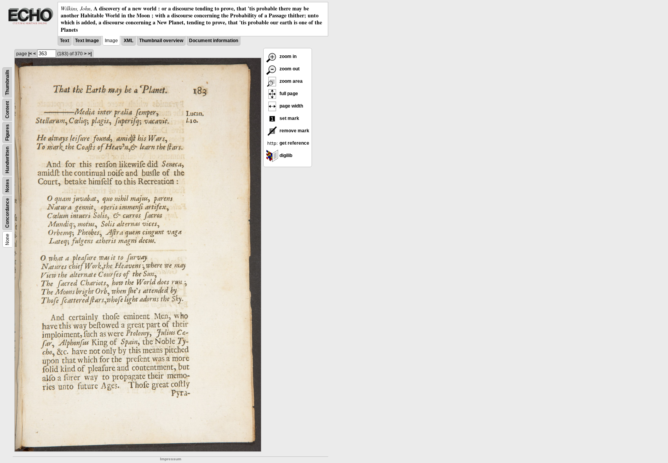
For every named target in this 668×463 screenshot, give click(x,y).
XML (128, 40)
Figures (7, 132)
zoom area (290, 81)
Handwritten (7, 160)
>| (90, 53)
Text (64, 40)
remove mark (293, 130)
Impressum (170, 459)
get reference (293, 143)
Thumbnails (7, 82)
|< (30, 53)
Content (7, 109)
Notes (7, 185)
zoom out (289, 69)
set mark (288, 118)
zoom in (287, 56)
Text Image (87, 40)
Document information (213, 40)
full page (288, 93)
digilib (285, 155)
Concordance (7, 213)
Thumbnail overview (161, 40)
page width (290, 106)
